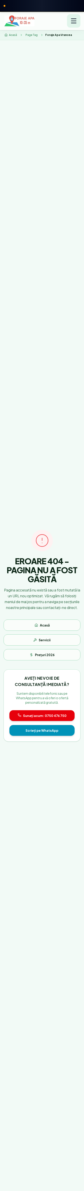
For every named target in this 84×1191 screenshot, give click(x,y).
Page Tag (32, 35)
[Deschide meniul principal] (73, 21)
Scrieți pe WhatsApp (42, 730)
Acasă (45, 625)
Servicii (45, 640)
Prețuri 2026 (45, 655)
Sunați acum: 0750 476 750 (45, 716)
